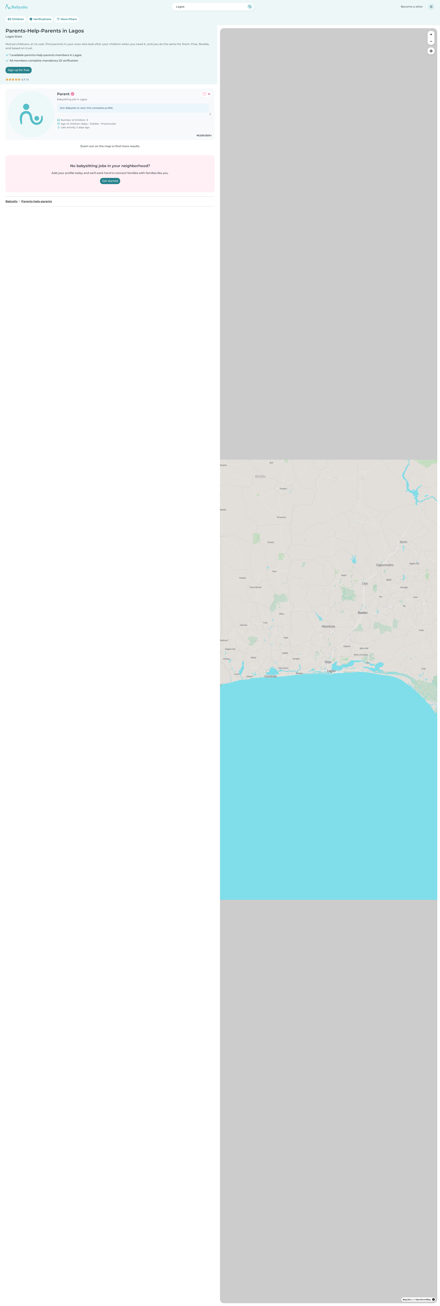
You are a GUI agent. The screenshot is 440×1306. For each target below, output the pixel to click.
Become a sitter (412, 6)
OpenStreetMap (423, 1299)
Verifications (42, 19)
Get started (110, 181)
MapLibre (407, 1299)
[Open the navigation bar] (431, 6)
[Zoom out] (431, 41)
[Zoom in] (431, 34)
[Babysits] (17, 7)
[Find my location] (431, 50)
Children (17, 19)
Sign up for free (18, 70)
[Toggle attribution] (433, 1299)
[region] (328, 665)
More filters (68, 19)
